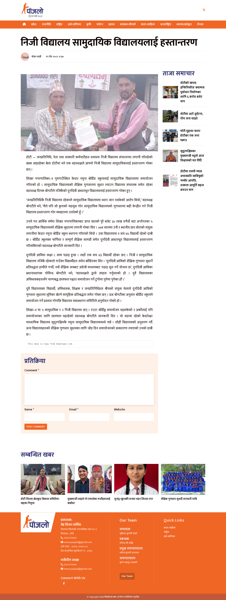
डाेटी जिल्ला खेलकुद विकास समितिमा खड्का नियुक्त (40, 501)
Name (29, 409)
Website (119, 409)
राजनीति (46, 24)
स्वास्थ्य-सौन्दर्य (128, 24)
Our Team (127, 576)
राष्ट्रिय (59, 24)
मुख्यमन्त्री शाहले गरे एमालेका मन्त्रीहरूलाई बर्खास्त (88, 501)
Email (73, 409)
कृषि (88, 24)
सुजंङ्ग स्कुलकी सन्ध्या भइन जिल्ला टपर (133, 499)
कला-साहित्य (148, 24)
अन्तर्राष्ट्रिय (165, 24)
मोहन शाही (36, 57)
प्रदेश (33, 24)
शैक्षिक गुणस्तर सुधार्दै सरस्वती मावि (179, 499)
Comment (31, 370)
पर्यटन (100, 24)
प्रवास (112, 24)
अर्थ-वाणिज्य (74, 24)
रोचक (200, 24)
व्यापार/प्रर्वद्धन (184, 24)
